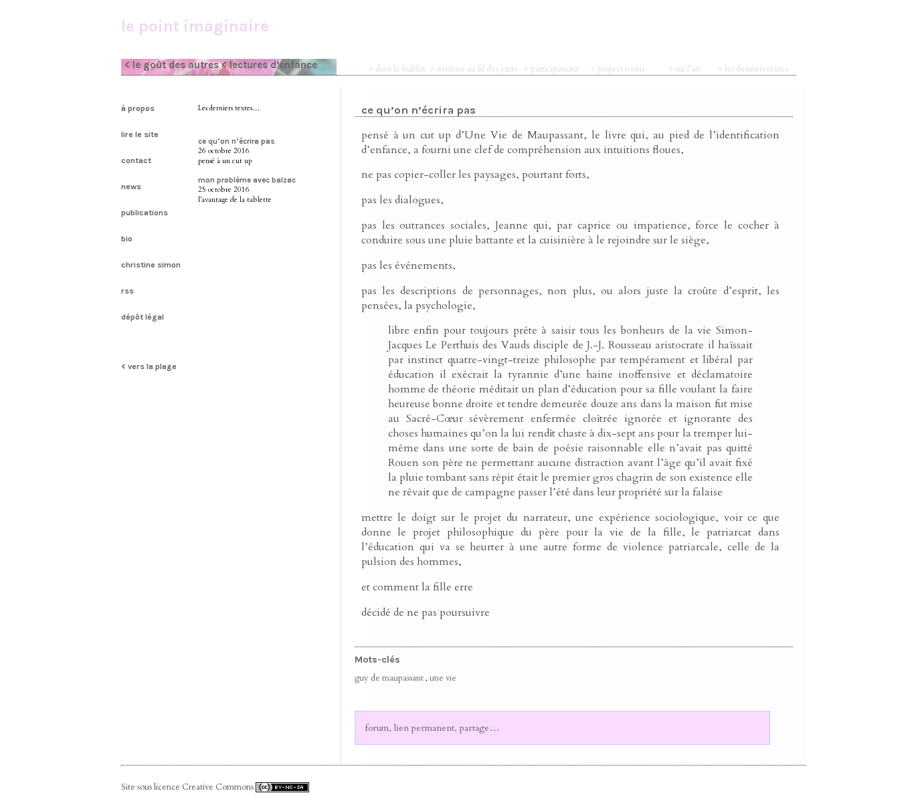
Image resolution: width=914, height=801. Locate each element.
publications (144, 212)
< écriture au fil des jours (473, 69)
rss (127, 291)
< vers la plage (149, 366)
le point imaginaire (195, 26)
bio (126, 238)
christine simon (151, 264)
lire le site (140, 134)
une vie (443, 678)
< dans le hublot (397, 69)
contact (136, 160)
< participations (551, 69)
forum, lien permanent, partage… (432, 727)
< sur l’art (684, 69)
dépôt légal (142, 317)
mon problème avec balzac (247, 180)
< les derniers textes (753, 69)
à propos (138, 108)
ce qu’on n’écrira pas (236, 141)
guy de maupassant (389, 678)
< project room (617, 69)
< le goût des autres (171, 65)
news (131, 186)
